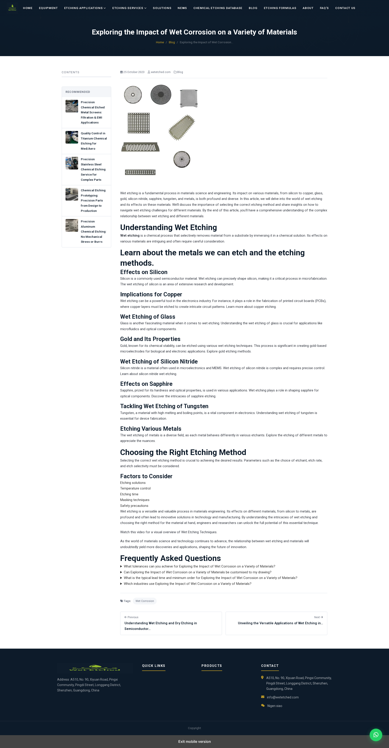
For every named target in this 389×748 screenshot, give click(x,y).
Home (28, 8)
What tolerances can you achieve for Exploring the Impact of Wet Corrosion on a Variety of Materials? (199, 566)
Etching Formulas (280, 8)
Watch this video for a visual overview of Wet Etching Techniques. (168, 532)
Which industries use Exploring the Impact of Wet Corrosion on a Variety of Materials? (187, 584)
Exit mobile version (194, 741)
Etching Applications (83, 8)
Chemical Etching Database (217, 8)
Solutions (162, 8)
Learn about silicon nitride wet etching (148, 374)
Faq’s (324, 8)
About (308, 8)
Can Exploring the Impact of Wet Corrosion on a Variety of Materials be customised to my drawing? (197, 572)
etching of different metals (303, 435)
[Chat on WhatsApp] (376, 735)
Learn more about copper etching (251, 307)
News (182, 8)
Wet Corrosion (145, 601)
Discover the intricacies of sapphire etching (183, 396)
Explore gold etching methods (229, 351)
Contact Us (345, 8)
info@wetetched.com (283, 697)
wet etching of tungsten (296, 413)
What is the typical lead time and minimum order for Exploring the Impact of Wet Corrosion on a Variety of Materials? (210, 578)
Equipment (48, 8)
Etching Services (127, 8)
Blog (253, 8)
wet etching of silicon (142, 284)
